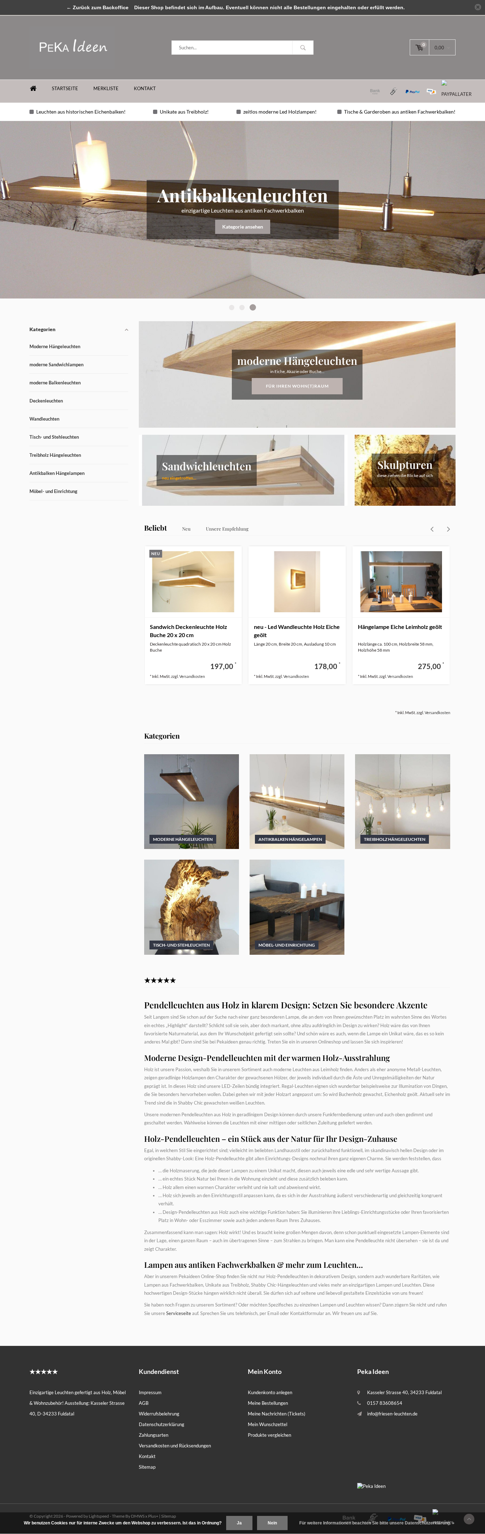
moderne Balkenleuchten (55, 382)
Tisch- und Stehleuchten (54, 437)
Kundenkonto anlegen (270, 1392)
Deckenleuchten (46, 401)
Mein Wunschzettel (267, 1424)
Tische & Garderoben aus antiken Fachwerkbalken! (400, 112)
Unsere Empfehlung (227, 529)
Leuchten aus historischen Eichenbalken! (81, 112)
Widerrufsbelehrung (159, 1414)
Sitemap (147, 1467)
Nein (272, 1523)
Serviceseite (178, 1313)
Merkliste (106, 88)
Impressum (150, 1392)
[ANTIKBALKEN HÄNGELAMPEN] (297, 801)
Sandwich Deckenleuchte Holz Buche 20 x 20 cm (188, 630)
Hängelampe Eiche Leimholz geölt (400, 626)
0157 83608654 (384, 1403)
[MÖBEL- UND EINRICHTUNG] (297, 906)
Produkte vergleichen (269, 1435)
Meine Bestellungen (268, 1403)
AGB (143, 1403)
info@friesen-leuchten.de (392, 1414)
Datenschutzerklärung (161, 1424)
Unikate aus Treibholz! (184, 112)
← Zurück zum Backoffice (97, 7)
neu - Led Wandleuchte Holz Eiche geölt (297, 630)
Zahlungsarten (153, 1435)
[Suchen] (303, 47)
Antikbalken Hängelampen (57, 473)
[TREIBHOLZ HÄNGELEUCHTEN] (402, 801)
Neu (186, 529)
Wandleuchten (44, 419)
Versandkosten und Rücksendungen (175, 1445)
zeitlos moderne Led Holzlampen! (280, 112)
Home (33, 88)
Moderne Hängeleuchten (54, 346)
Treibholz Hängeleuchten (55, 455)
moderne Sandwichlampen (56, 364)
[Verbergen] (478, 7)
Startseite (65, 88)
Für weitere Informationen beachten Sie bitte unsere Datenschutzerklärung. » (376, 1523)
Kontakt (145, 88)
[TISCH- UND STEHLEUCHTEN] (191, 906)
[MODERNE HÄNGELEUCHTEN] (191, 801)
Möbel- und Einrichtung (53, 491)
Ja (239, 1523)
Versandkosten (192, 676)
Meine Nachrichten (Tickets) (276, 1414)
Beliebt (155, 527)
